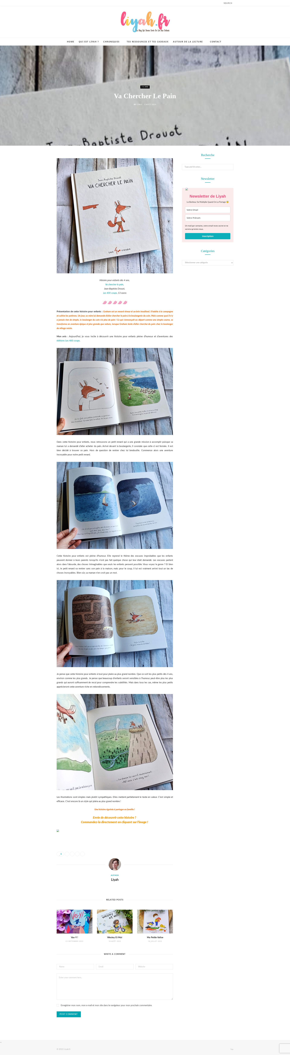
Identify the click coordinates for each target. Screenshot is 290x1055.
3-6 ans (145, 87)
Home (70, 41)
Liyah (139, 104)
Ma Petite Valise (155, 937)
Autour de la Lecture (188, 41)
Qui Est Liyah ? (89, 41)
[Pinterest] (42, 180)
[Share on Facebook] (42, 164)
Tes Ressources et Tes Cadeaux (148, 41)
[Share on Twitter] (42, 172)
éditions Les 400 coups (68, 341)
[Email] (42, 188)
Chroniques (111, 41)
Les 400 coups (110, 293)
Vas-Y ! (74, 937)
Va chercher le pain (114, 284)
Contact (215, 41)
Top (231, 1049)
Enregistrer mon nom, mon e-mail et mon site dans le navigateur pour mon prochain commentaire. (106, 1005)
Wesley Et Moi (114, 937)
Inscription (207, 236)
